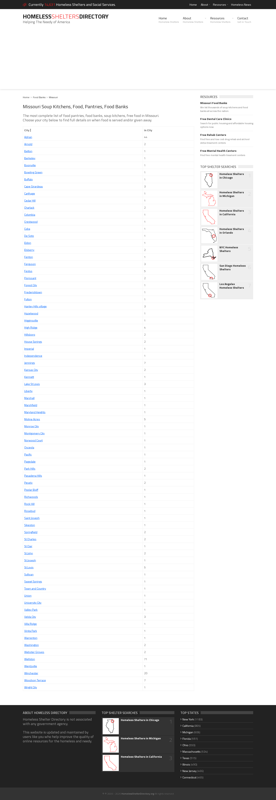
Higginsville (31, 320)
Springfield (30, 532)
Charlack (29, 207)
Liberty (28, 391)
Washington (31, 645)
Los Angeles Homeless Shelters (231, 285)
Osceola (29, 447)
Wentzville (30, 666)
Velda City (30, 617)
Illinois (186, 764)
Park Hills (29, 468)
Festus (28, 271)
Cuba (27, 229)
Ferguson (30, 264)
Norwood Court (33, 440)
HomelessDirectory (66, 16)
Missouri (53, 97)
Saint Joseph (32, 518)
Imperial (29, 348)
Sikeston (29, 525)
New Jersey (189, 771)
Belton (28, 151)
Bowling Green (33, 172)
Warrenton (30, 638)
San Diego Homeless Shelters (232, 267)
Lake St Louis (32, 384)
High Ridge (30, 327)
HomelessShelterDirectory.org (137, 794)
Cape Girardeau (33, 186)
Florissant (30, 278)
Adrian (28, 137)
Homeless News (241, 4)
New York (188, 719)
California (188, 726)
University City (32, 602)
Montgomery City (34, 433)
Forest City (30, 285)
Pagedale (30, 461)
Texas (185, 758)
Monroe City (31, 426)
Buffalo (28, 179)
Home (193, 4)
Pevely (28, 483)
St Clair (28, 546)
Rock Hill (29, 504)
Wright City (30, 687)
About (204, 4)
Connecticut (189, 777)
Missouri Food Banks (213, 103)
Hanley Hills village (35, 306)
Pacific (28, 454)
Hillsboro (29, 334)
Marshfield (30, 405)
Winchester (31, 673)
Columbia (29, 214)
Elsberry (29, 250)
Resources (219, 4)
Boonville (30, 165)
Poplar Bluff (31, 490)
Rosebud (29, 511)
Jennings (29, 363)
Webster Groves (34, 652)
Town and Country (35, 588)
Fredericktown (33, 292)
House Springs (33, 341)
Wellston (29, 659)
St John (28, 553)
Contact (244, 20)
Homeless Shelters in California (231, 212)
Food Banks (39, 97)
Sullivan (29, 574)
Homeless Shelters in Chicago (231, 175)
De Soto (29, 236)
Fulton (28, 299)
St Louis (29, 567)
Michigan (187, 732)
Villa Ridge (30, 624)
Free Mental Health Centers (218, 151)
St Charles (30, 539)
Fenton (28, 257)
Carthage (29, 193)
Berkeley (29, 158)
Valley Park (31, 610)
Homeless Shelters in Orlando (231, 230)
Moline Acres (32, 419)
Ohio (185, 745)
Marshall (29, 398)
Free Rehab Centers (213, 135)
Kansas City (31, 370)
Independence (33, 356)
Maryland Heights (34, 412)
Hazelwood (31, 313)
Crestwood (31, 222)
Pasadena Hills (33, 475)
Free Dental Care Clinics (215, 119)
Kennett (29, 377)
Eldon (27, 243)
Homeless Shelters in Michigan (231, 194)
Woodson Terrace (35, 680)
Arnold (28, 144)
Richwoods (31, 497)
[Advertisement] (138, 61)
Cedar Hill (30, 200)
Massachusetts (191, 751)
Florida (186, 739)
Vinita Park (30, 631)
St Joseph (30, 560)
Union (28, 595)
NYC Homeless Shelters (228, 249)
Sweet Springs (33, 581)
